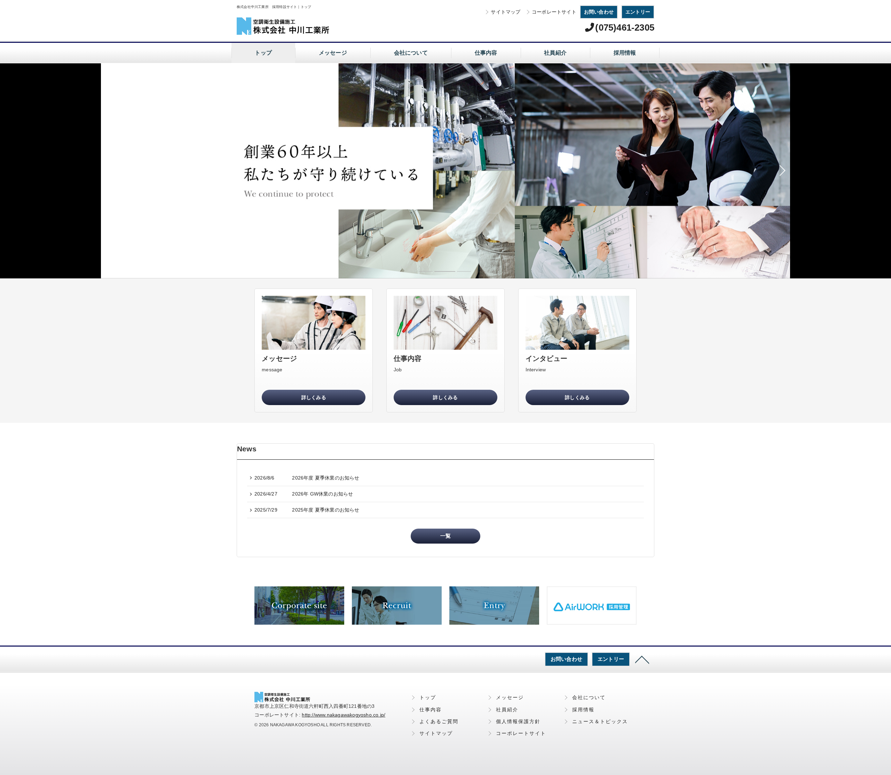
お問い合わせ (599, 12)
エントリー (637, 12)
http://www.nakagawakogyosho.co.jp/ (343, 715)
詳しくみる (313, 397)
